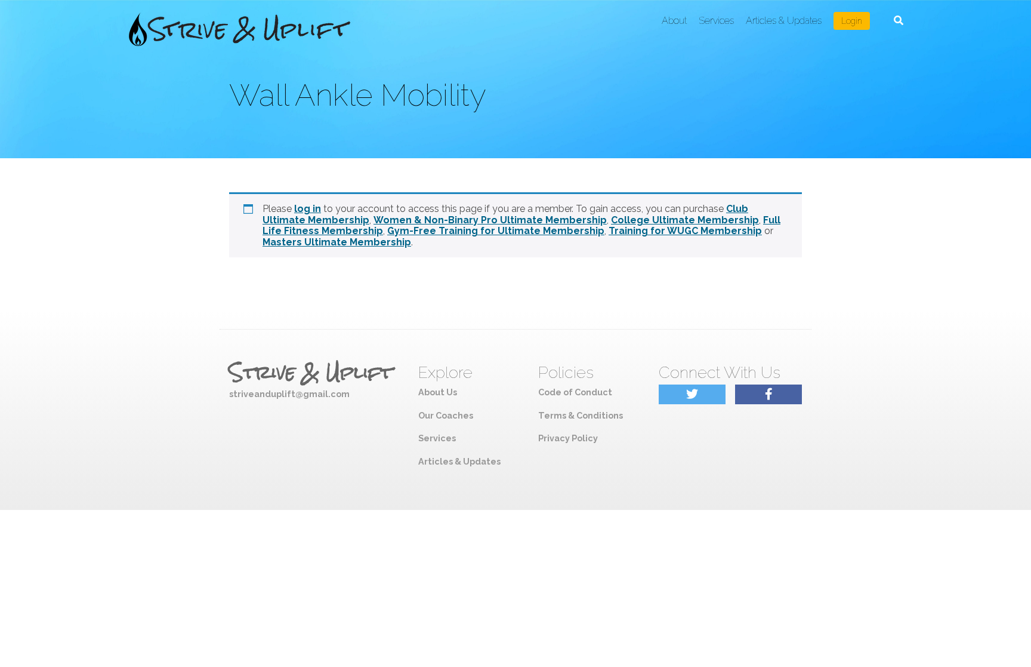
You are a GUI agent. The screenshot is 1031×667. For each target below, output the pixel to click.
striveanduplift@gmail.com (289, 394)
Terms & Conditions (580, 415)
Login (851, 21)
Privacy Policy (568, 438)
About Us (437, 392)
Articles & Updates (784, 20)
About (674, 20)
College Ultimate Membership (685, 220)
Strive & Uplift (311, 372)
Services (716, 20)
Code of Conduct (575, 392)
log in (307, 208)
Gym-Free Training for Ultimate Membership (495, 230)
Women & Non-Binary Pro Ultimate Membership (490, 220)
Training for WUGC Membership (685, 230)
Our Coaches (445, 415)
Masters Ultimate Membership (337, 242)
